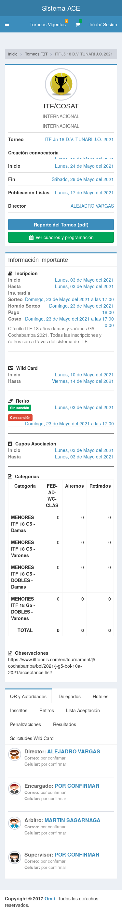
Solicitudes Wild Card (32, 738)
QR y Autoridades (28, 696)
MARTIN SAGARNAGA (73, 820)
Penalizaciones (25, 724)
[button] (7, 24)
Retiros (46, 710)
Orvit (50, 898)
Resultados (64, 724)
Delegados (70, 696)
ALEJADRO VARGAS (73, 751)
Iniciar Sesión (103, 24)
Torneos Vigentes (48, 23)
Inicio (13, 53)
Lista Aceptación (83, 710)
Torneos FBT (36, 53)
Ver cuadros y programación (64, 237)
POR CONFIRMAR (77, 785)
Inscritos (18, 710)
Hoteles (100, 696)
